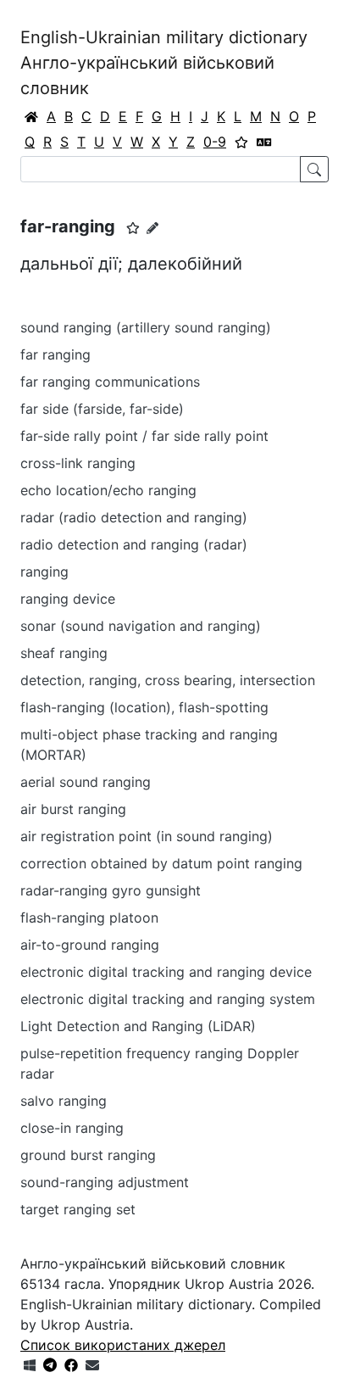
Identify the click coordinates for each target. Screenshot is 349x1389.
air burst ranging (73, 808)
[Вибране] (241, 142)
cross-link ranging (78, 463)
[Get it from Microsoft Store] (30, 1365)
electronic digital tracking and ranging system (167, 998)
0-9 (214, 141)
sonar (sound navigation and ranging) (140, 625)
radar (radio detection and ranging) (133, 517)
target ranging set (78, 1209)
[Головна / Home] (31, 116)
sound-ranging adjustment (104, 1182)
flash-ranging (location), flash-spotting (144, 707)
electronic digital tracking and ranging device (166, 971)
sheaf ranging (64, 652)
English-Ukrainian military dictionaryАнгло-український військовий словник (163, 62)
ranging (44, 571)
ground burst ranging (88, 1154)
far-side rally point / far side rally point (144, 435)
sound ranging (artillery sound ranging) (145, 327)
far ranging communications (110, 381)
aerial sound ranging (85, 781)
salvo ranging (63, 1100)
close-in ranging (72, 1127)
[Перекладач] (264, 142)
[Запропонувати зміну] (152, 227)
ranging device (67, 598)
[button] (133, 228)
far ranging (55, 354)
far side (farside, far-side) (102, 408)
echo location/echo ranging (108, 490)
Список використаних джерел (122, 1344)
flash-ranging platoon (89, 917)
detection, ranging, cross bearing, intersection (167, 680)
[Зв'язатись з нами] (92, 1365)
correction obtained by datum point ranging (161, 863)
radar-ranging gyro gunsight (110, 890)
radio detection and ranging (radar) (133, 544)
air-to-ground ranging (89, 944)
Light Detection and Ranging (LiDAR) (138, 1026)
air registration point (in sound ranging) (146, 836)
